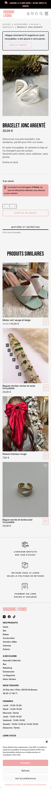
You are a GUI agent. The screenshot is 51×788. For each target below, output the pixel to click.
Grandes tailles (10, 642)
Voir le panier (18, 45)
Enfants (6, 649)
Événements (8, 671)
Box (4, 664)
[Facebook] (9, 616)
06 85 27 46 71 (10, 693)
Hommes (7, 645)
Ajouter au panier (25, 213)
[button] (46, 741)
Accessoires (9, 638)
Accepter (25, 763)
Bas (4, 630)
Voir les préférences (25, 778)
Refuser (26, 770)
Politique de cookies (13, 784)
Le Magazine (9, 675)
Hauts (5, 627)
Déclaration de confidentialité (34, 784)
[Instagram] (4, 616)
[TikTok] (14, 616)
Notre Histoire (9, 679)
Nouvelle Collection (12, 660)
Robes (6, 634)
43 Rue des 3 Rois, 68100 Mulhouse (20, 689)
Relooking (7, 668)
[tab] (25, 227)
